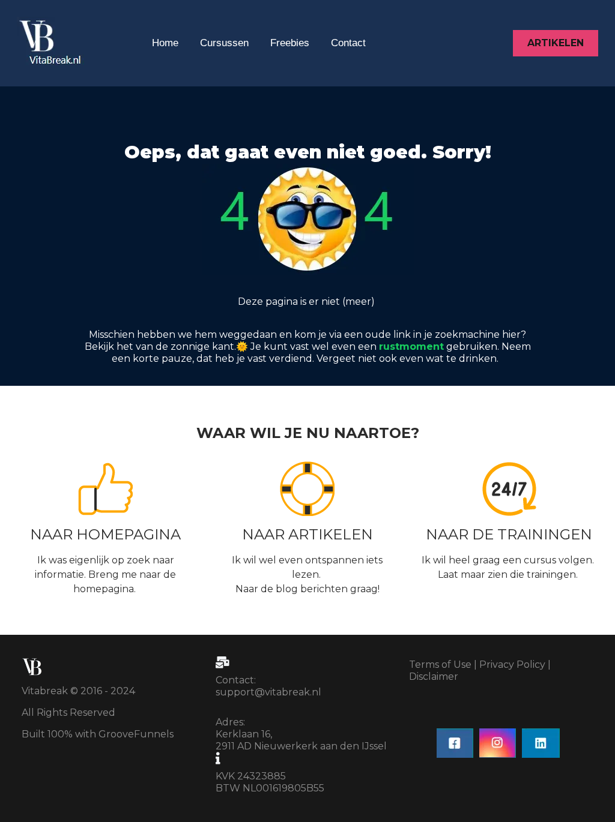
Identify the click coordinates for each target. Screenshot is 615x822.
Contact (348, 43)
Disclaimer (433, 676)
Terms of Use (440, 664)
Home (165, 43)
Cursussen (224, 43)
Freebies (289, 43)
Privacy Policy (512, 664)
